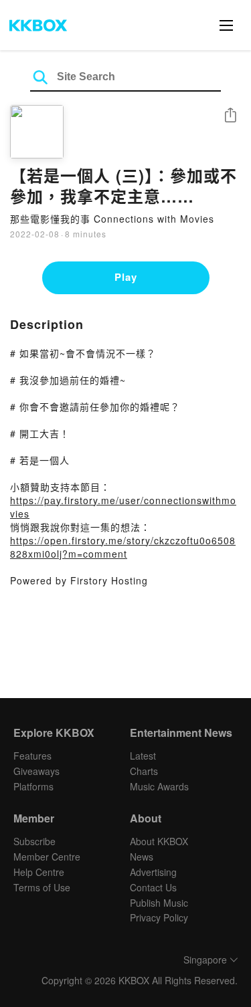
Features (32, 755)
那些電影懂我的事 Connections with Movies (112, 218)
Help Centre (38, 872)
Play (125, 276)
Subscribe (34, 841)
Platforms (33, 786)
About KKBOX (159, 841)
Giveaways (36, 771)
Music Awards (159, 786)
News (141, 856)
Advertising (153, 872)
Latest (143, 755)
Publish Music (159, 902)
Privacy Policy (159, 917)
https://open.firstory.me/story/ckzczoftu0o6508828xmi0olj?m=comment (123, 547)
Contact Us (153, 887)
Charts (144, 771)
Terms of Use (41, 887)
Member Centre (46, 856)
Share (230, 116)
